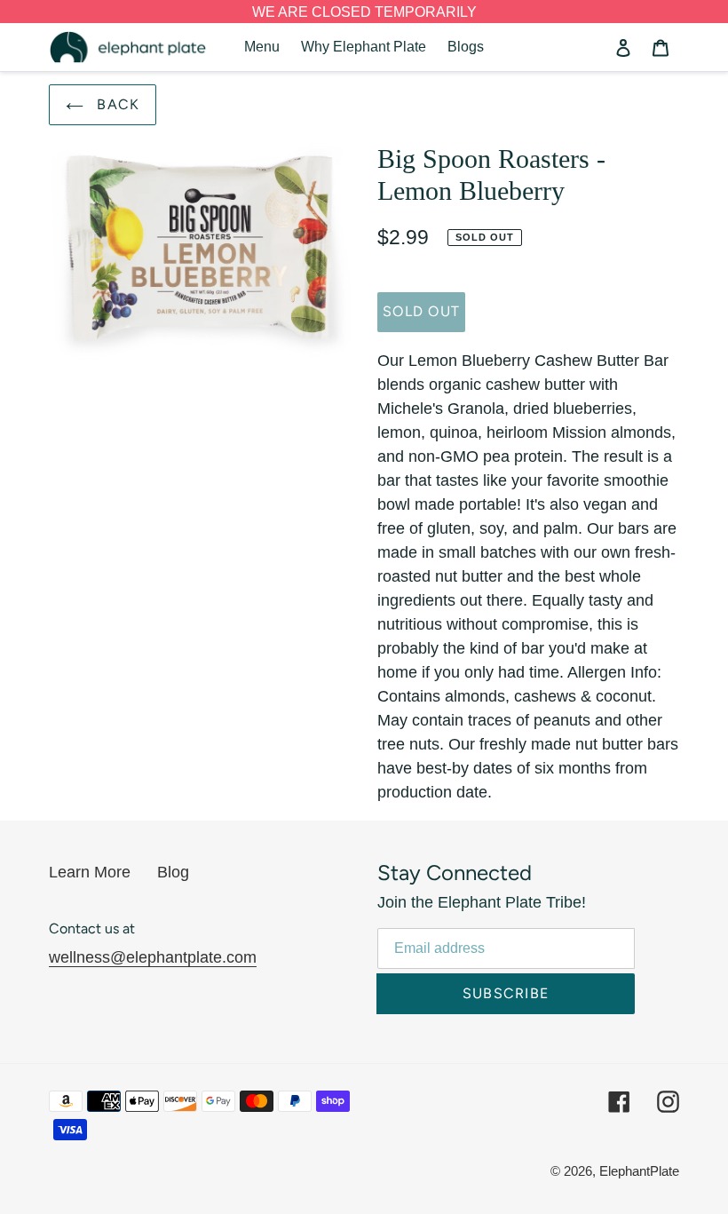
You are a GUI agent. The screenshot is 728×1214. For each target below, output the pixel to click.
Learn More (90, 872)
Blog (173, 872)
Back (115, 104)
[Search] (599, 47)
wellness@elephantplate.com (153, 957)
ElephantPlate (639, 1170)
